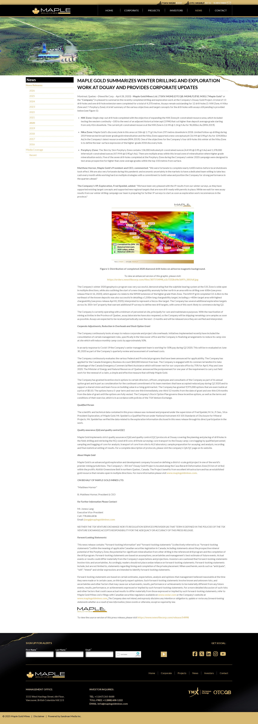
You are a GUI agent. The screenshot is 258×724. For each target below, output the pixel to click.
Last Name (61, 650)
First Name (31, 650)
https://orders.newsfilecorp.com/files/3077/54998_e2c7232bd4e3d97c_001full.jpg (152, 279)
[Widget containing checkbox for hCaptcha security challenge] (128, 654)
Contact (224, 673)
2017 (32, 138)
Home (152, 673)
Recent (33, 155)
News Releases (34, 85)
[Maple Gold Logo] (51, 10)
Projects (182, 673)
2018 (32, 133)
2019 (32, 128)
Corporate (166, 673)
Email (88, 650)
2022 (32, 112)
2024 (32, 101)
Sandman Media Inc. (71, 716)
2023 (32, 106)
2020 (32, 122)
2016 (32, 144)
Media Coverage (34, 149)
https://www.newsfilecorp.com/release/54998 (163, 617)
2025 (32, 95)
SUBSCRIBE (220, 2)
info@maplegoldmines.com (113, 703)
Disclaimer (38, 716)
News (195, 673)
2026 (32, 90)
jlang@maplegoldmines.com (99, 519)
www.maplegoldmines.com (182, 472)
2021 (32, 117)
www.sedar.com (167, 594)
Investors (209, 673)
